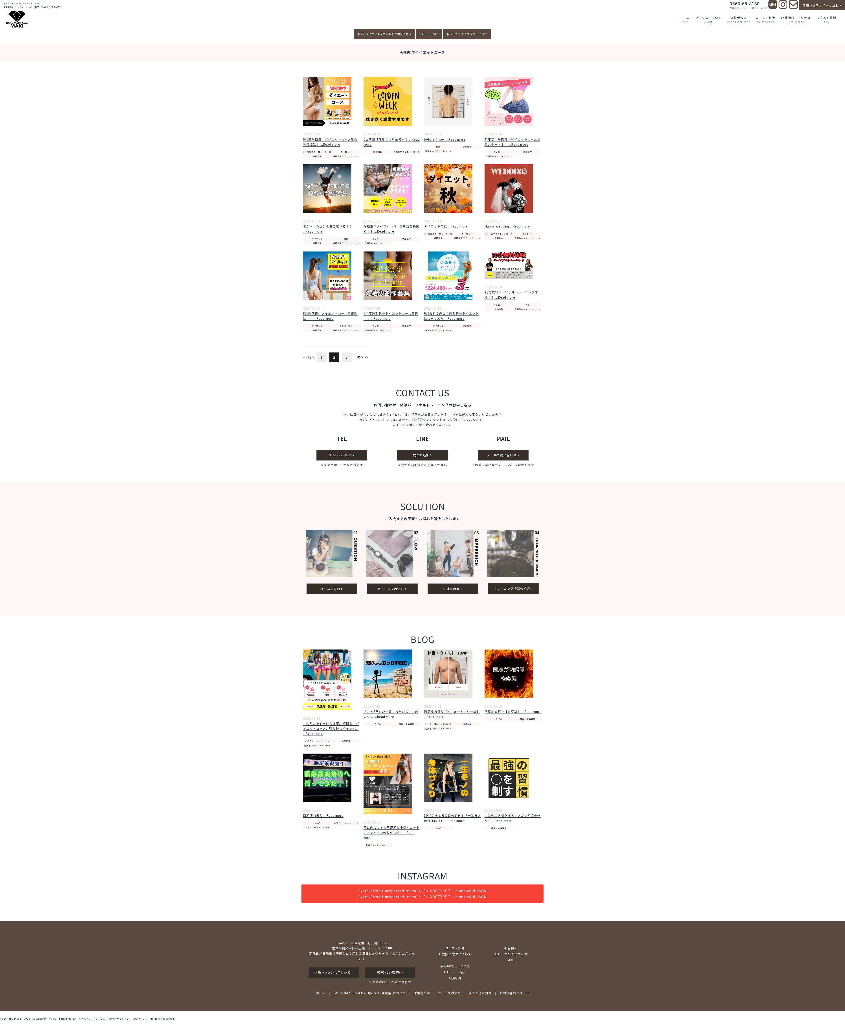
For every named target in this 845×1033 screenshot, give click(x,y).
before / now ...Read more (444, 139)
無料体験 (498, 309)
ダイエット (346, 151)
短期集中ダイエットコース (346, 156)
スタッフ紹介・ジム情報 (317, 827)
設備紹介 (455, 978)
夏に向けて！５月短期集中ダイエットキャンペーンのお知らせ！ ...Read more (392, 832)
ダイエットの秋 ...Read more (446, 226)
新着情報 (511, 948)
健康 (438, 146)
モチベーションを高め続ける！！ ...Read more (328, 228)
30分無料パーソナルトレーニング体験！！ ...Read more (511, 294)
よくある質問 (826, 19)
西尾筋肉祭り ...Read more (323, 815)
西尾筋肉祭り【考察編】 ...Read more (513, 711)
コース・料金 (765, 19)
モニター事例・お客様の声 (438, 724)
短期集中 (317, 156)
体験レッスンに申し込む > (822, 5)
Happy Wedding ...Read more (507, 226)
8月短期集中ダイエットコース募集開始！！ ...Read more (330, 316)
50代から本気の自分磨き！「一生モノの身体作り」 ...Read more (452, 818)
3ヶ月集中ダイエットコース (317, 151)
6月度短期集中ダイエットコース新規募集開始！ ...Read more (330, 142)
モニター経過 (346, 326)
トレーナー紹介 (429, 34)
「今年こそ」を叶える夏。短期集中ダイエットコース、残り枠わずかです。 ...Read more (331, 728)
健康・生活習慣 (406, 724)
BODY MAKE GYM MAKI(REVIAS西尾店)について (370, 993)
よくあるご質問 (480, 993)
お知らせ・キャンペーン (317, 741)
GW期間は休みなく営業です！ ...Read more (392, 142)
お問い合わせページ (514, 993)
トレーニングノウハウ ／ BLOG (467, 34)
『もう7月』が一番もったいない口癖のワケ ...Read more (391, 714)
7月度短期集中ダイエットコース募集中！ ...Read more (391, 316)
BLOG (378, 724)
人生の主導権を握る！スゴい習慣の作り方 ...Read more (513, 818)
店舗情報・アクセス (796, 19)
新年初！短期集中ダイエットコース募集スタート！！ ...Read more (512, 142)
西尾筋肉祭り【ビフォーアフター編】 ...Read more (452, 714)
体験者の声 (738, 19)
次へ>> (362, 357)
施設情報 (377, 151)
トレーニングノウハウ (510, 954)
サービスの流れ (449, 993)
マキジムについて (708, 19)
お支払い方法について (455, 954)
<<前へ (309, 357)
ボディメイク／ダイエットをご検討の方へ (384, 34)
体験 (527, 304)
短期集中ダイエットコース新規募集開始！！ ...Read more (391, 228)
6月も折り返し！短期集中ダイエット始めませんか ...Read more (451, 316)
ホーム (684, 19)
